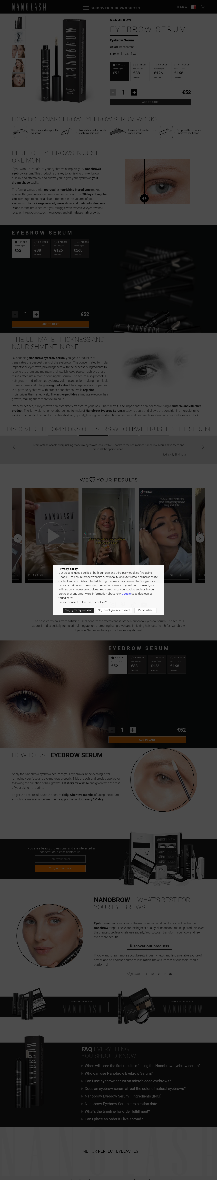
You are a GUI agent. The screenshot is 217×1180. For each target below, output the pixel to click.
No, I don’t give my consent (114, 610)
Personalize (145, 610)
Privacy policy (68, 568)
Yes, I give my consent (78, 610)
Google (126, 593)
